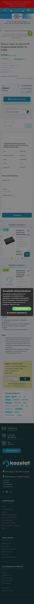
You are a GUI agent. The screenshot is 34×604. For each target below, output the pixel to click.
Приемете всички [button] (22, 308)
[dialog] (17, 302)
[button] (17, 313)
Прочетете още (15, 304)
